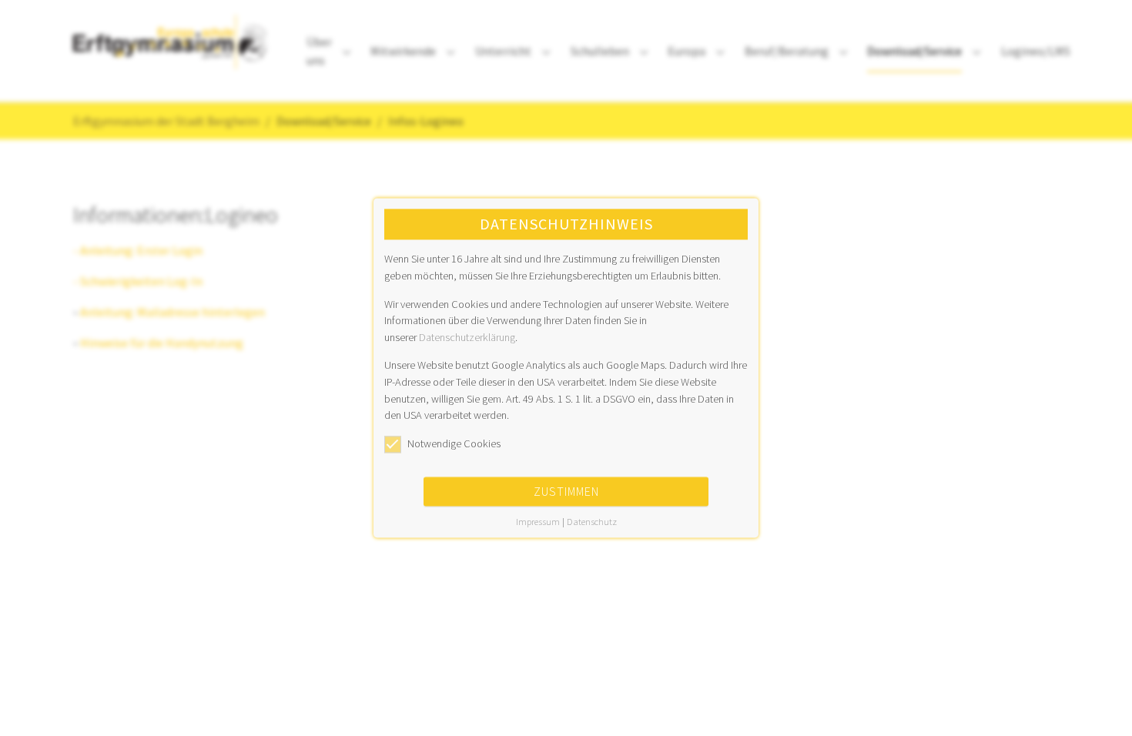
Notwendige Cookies (454, 443)
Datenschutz (592, 522)
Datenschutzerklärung (467, 337)
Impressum (538, 522)
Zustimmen (566, 492)
